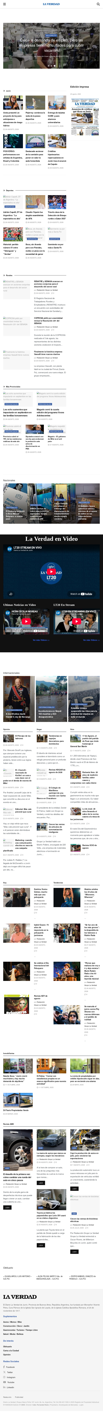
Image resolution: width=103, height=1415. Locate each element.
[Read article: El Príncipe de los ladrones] (8, 738)
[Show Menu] (4, 4)
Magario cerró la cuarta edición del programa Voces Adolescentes (50, 412)
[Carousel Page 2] (51, 66)
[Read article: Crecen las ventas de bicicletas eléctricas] (85, 1205)
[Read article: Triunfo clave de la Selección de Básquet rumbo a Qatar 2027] (58, 202)
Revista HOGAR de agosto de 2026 (57, 771)
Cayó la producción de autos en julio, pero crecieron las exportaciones (84, 1156)
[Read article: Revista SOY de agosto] (16, 1004)
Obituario (7, 1346)
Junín (51, 39)
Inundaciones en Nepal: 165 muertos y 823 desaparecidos (50, 713)
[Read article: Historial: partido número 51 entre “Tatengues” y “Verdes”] (13, 234)
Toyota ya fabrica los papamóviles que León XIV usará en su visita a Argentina (51, 1215)
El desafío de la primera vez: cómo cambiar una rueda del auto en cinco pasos (17, 1177)
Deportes (9, 206)
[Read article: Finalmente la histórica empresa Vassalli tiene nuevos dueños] (16, 360)
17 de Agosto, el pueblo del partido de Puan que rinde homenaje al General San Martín (84, 741)
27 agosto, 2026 (56, 444)
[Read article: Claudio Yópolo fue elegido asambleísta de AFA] (35, 202)
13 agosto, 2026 (45, 748)
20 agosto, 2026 (45, 1224)
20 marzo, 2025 (11, 1114)
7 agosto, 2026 (78, 1165)
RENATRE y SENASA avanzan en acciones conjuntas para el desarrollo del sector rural (48, 284)
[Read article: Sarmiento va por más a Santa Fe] (58, 234)
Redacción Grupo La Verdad (47, 52)
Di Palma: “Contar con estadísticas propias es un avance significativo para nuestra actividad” (51, 1080)
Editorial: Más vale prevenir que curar (23, 810)
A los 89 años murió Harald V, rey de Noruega (18, 715)
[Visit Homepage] (51, 4)
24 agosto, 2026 (12, 787)
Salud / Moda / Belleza (13, 1334)
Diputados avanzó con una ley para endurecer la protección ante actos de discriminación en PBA (35, 442)
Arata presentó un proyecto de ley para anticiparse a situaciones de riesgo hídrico (51, 45)
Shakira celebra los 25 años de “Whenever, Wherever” (91, 893)
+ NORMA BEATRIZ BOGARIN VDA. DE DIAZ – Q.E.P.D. (51, 1277)
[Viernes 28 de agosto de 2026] (85, 135)
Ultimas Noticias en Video (19, 605)
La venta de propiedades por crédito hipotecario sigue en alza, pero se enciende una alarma (85, 1079)
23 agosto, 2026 (12, 818)
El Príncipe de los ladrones (23, 737)
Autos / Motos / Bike (12, 1322)
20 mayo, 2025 (78, 1084)
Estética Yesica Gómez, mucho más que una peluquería (40, 893)
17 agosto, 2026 (79, 750)
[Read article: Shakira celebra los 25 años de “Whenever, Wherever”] (67, 897)
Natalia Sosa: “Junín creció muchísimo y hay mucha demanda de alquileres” (15, 1079)
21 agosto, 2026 (12, 855)
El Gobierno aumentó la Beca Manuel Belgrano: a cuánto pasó (15, 515)
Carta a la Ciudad (11, 1350)
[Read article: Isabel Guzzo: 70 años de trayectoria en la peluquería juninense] (16, 933)
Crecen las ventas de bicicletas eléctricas (84, 1220)
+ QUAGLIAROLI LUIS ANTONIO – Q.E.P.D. (83, 1277)
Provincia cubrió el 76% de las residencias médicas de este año (12, 439)
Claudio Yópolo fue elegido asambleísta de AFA (34, 215)
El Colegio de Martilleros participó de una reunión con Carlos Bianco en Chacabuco (51, 792)
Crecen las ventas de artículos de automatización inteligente (57, 828)
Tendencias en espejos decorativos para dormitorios (56, 739)
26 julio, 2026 (78, 1228)
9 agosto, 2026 (44, 779)
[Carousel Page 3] (54, 66)
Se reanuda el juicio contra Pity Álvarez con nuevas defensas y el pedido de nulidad (92, 1013)
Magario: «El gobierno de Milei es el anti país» (57, 439)
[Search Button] (98, 4)
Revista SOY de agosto (40, 997)
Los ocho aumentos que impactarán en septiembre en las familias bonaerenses (17, 412)
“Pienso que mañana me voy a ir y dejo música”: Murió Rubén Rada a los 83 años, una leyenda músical (92, 971)
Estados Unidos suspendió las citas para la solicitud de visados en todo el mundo (84, 712)
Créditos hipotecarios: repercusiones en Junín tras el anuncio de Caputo (57, 158)
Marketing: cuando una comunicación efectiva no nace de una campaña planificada (18, 845)
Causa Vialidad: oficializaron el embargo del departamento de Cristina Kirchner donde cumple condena (61, 511)
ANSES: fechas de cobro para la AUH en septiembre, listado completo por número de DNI (39, 513)
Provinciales (11, 404)
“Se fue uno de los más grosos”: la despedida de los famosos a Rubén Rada (92, 930)
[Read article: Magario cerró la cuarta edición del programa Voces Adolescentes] (51, 399)
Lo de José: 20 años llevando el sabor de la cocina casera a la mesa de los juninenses (85, 814)
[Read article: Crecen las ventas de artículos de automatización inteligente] (42, 827)
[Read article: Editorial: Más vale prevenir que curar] (8, 811)
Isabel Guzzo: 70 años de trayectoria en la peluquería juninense (41, 930)
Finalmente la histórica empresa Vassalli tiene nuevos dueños (48, 353)
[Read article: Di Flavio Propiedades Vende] (18, 1100)
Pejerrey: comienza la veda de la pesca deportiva (35, 116)
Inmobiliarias (11, 1071)
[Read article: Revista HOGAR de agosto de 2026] (42, 772)
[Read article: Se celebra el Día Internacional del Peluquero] (16, 971)
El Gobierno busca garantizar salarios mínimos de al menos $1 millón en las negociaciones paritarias (87, 512)
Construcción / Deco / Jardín (16, 1326)
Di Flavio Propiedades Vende (15, 1110)
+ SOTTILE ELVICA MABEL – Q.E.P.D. (15, 1277)
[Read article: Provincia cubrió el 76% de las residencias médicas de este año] (12, 429)
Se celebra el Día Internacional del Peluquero (41, 965)
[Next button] (94, 46)
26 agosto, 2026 (78, 722)
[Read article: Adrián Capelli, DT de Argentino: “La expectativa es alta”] (13, 202)
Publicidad (19, 1397)
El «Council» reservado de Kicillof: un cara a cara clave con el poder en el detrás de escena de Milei (17, 776)
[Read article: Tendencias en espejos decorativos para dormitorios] (42, 738)
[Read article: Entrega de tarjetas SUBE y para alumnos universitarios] (58, 103)
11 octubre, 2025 (12, 1084)
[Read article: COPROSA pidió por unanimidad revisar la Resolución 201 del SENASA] (16, 326)
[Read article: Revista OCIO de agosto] (75, 848)
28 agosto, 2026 (12, 129)
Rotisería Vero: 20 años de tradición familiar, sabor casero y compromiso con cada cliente (84, 777)
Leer (8, 1207)
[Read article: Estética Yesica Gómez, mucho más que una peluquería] (16, 897)
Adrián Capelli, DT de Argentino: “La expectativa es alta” (12, 215)
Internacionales (14, 710)
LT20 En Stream (64, 605)
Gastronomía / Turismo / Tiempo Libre (20, 1330)
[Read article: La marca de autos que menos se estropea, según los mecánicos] (51, 1139)
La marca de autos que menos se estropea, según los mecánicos (51, 1154)
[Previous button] (8, 46)
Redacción (7, 1397)
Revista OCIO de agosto (89, 846)
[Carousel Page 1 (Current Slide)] (48, 66)
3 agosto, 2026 (78, 787)
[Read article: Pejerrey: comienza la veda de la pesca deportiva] (35, 103)
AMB (7, 1168)
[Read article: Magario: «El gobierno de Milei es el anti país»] (57, 429)
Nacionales (12, 508)
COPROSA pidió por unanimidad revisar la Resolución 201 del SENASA (48, 321)
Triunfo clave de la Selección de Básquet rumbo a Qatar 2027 (57, 215)
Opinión (7, 1354)
